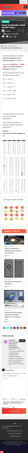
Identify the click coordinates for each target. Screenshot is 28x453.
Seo (15, 423)
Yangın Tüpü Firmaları (17, 450)
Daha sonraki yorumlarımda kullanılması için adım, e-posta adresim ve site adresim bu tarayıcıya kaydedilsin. (14, 403)
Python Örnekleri (15, 433)
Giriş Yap (24, 2)
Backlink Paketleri (9, 446)
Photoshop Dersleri (15, 431)
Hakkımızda (15, 436)
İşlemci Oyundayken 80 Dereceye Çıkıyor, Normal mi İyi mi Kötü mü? (13, 251)
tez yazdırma (18, 448)
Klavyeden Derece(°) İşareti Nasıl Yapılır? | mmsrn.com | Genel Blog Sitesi (14, 343)
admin (8, 255)
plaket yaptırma (20, 447)
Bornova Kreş (14, 451)
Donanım (5, 21)
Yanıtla (22, 340)
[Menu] (26, 6)
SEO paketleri (9, 447)
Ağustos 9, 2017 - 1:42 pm (15, 349)
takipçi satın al (7, 448)
